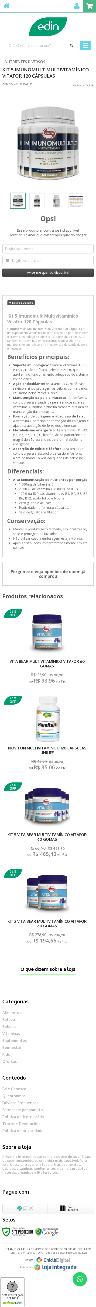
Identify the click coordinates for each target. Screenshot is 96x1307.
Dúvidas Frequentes (20, 1102)
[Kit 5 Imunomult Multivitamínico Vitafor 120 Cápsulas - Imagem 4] (76, 201)
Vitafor (88, 85)
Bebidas (9, 1026)
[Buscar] (71, 45)
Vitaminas (11, 1033)
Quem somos (14, 1096)
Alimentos (11, 1012)
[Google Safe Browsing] (46, 1231)
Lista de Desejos (22, 302)
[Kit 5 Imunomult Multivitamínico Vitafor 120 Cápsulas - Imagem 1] (18, 201)
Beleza (8, 1019)
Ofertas (9, 1061)
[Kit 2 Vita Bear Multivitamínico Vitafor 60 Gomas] (47, 907)
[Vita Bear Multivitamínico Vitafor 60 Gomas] (47, 647)
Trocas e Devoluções (21, 1123)
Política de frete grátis (23, 1116)
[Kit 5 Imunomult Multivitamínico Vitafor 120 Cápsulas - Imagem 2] (37, 201)
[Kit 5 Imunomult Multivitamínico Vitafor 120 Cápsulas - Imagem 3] (56, 201)
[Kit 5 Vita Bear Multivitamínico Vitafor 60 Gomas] (47, 821)
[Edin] (48, 24)
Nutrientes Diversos (25, 61)
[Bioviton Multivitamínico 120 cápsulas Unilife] (47, 734)
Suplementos (14, 1040)
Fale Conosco (14, 1089)
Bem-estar (11, 1047)
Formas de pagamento (22, 1109)
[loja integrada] (55, 1267)
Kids (6, 1054)
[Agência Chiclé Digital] (52, 1260)
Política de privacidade (23, 1130)
